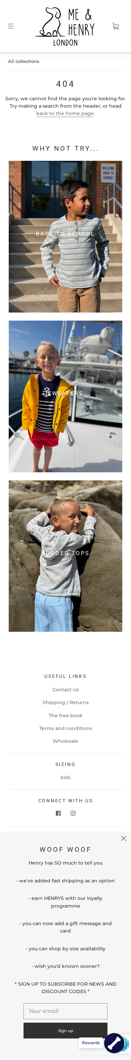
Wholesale (65, 741)
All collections (23, 61)
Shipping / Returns (66, 702)
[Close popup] (123, 839)
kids (65, 777)
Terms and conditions (65, 728)
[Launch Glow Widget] (114, 1043)
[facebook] (58, 813)
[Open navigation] (15, 26)
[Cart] (115, 26)
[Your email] (65, 1011)
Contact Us (65, 690)
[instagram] (73, 813)
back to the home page (65, 113)
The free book (66, 715)
